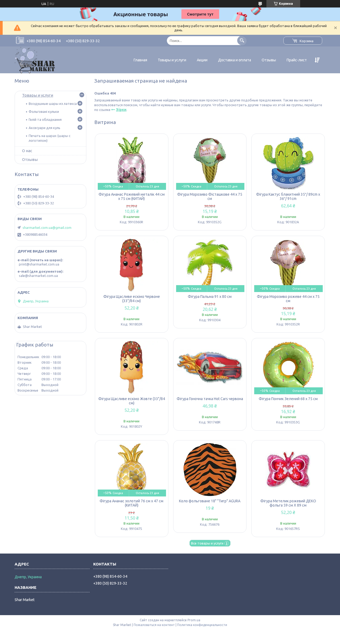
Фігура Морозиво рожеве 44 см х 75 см (288, 298)
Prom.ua (194, 620)
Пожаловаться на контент (154, 625)
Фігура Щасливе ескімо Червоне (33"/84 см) (131, 298)
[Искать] (241, 40)
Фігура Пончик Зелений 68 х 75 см (288, 399)
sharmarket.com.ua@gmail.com (47, 227)
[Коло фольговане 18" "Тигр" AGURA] (210, 469)
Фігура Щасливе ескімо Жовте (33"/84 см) (131, 401)
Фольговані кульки (44, 111)
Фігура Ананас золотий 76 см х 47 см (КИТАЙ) (131, 503)
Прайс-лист (297, 60)
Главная (140, 60)
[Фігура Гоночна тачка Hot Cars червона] (210, 367)
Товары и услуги (172, 60)
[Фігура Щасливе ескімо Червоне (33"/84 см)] (131, 265)
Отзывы (269, 60)
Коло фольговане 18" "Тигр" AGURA (209, 501)
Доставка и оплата (234, 60)
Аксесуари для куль (44, 128)
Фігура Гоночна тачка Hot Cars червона (210, 399)
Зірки (121, 110)
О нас (27, 150)
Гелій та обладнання (45, 119)
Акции (202, 60)
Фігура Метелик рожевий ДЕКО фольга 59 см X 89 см (288, 503)
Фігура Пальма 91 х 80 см (210, 296)
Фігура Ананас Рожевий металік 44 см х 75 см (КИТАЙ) (132, 196)
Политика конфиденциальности (202, 625)
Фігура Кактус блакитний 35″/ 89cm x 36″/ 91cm (288, 196)
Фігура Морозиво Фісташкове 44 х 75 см (209, 196)
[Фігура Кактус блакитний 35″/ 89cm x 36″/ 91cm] (288, 163)
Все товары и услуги (207, 543)
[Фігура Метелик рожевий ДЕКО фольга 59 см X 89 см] (288, 469)
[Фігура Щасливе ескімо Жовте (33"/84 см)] (131, 367)
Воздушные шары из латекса (53, 103)
